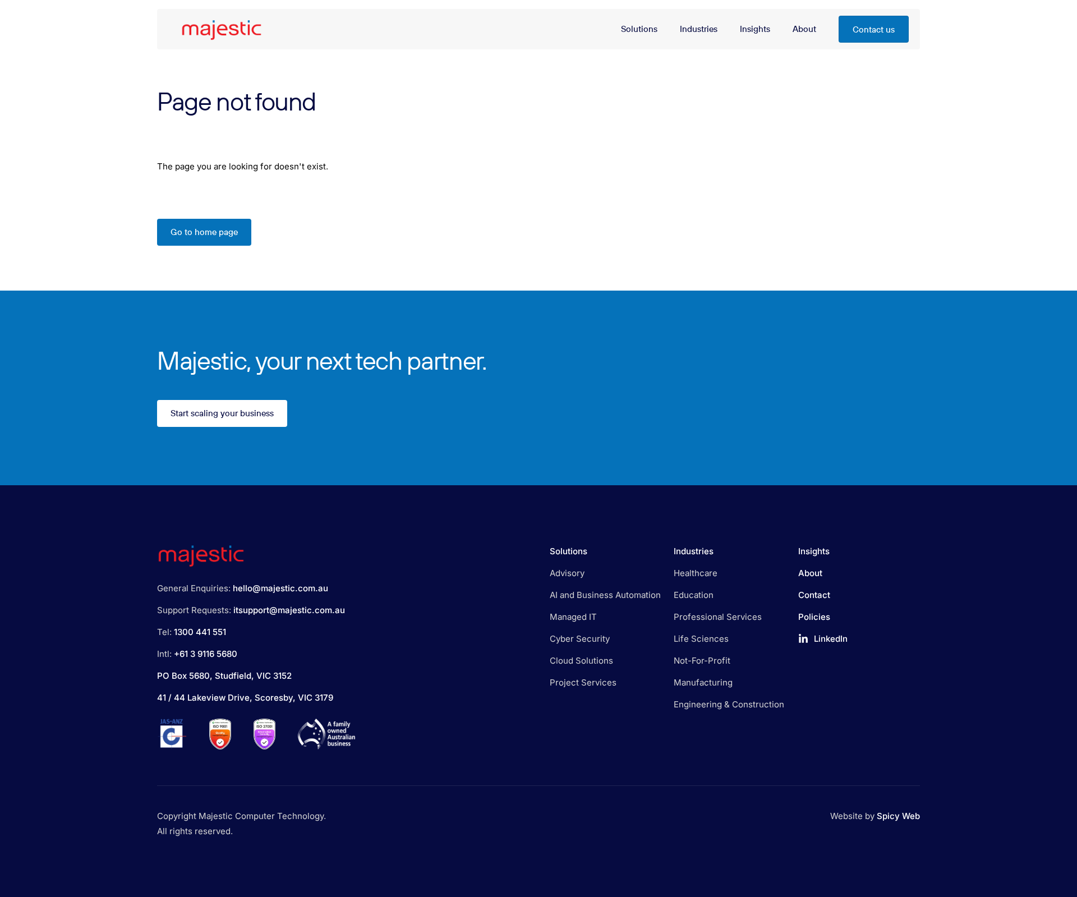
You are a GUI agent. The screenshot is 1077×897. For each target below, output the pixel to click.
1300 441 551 (200, 632)
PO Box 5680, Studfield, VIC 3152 (224, 675)
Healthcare (695, 573)
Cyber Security (580, 638)
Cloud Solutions (581, 660)
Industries (694, 551)
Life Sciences (701, 638)
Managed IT (573, 616)
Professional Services (718, 616)
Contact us (874, 29)
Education (694, 595)
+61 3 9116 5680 (205, 653)
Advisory (567, 573)
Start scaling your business (222, 413)
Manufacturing (703, 682)
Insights (814, 551)
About (810, 573)
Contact (814, 595)
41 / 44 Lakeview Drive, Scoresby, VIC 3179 (245, 697)
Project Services (583, 682)
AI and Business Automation (605, 595)
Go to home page (204, 232)
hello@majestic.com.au (280, 588)
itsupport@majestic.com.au (289, 610)
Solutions (568, 551)
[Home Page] (219, 29)
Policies (814, 616)
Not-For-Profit (702, 660)
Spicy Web (898, 816)
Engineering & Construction (729, 704)
